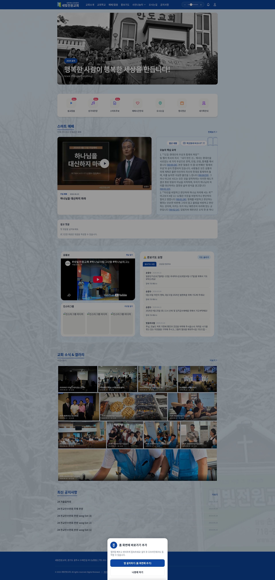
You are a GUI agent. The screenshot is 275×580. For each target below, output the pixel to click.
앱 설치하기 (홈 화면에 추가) (137, 563)
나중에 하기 (137, 572)
